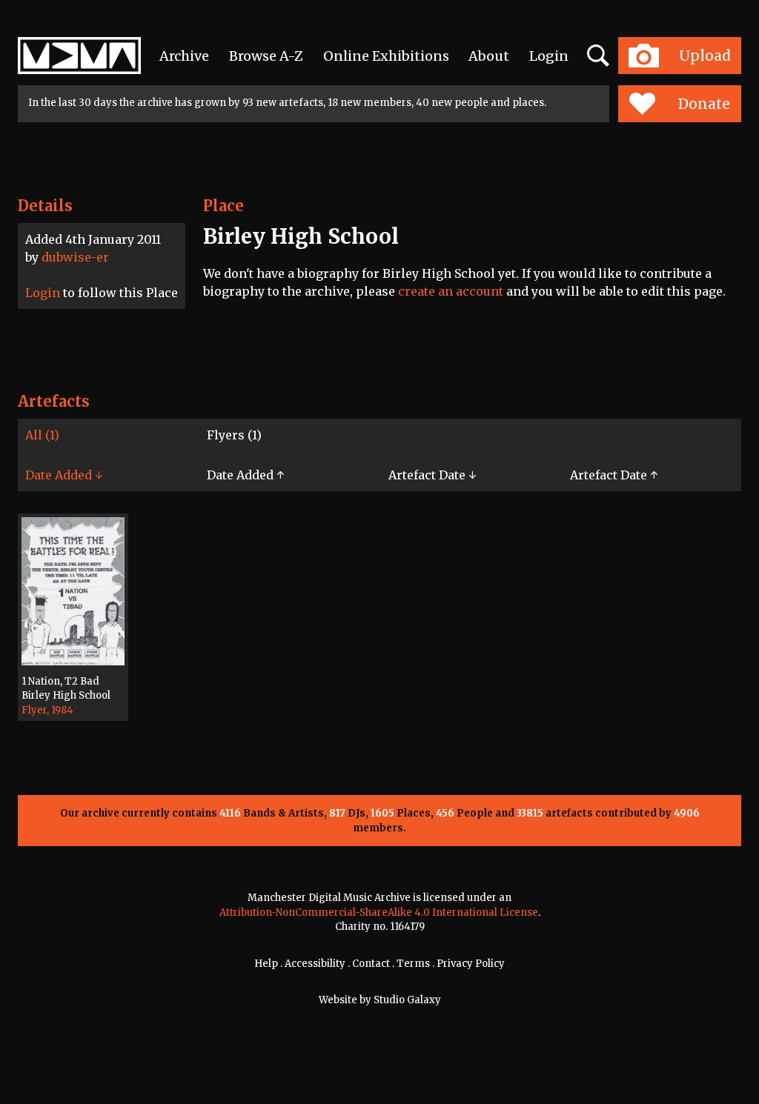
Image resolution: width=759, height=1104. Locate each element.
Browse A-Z (266, 55)
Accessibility (315, 963)
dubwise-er (75, 257)
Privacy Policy (471, 963)
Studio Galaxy (407, 1000)
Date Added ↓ (63, 475)
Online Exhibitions (386, 55)
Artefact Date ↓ (432, 475)
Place (223, 205)
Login (549, 55)
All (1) (42, 435)
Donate (704, 104)
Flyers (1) (234, 435)
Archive (184, 55)
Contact (371, 963)
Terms (413, 963)
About (488, 55)
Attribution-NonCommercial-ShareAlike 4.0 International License (378, 912)
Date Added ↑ (245, 475)
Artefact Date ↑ (613, 475)
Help (266, 963)
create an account (450, 291)
